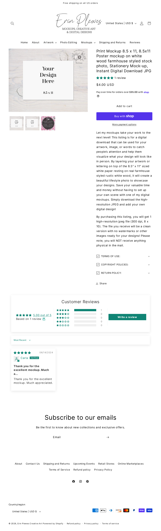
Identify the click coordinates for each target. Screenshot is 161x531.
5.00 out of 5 (42, 315)
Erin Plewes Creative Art (29, 523)
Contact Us (33, 463)
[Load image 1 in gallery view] (17, 123)
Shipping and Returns (56, 463)
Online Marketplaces (131, 463)
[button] (12, 23)
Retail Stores (106, 463)
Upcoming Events (84, 463)
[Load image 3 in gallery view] (48, 123)
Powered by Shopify (53, 523)
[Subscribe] (107, 437)
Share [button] (103, 283)
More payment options (124, 124)
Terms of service (110, 523)
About (18, 463)
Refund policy (82, 469)
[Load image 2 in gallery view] (32, 123)
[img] (22, 352)
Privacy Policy (103, 469)
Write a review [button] (127, 317)
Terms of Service (59, 469)
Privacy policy (91, 523)
